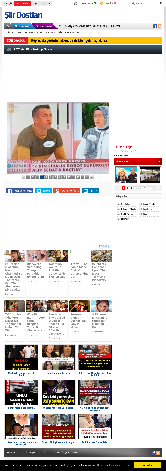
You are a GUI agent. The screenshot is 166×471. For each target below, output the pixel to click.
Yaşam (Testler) (149, 204)
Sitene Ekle (46, 3)
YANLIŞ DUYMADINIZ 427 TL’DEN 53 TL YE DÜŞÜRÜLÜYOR (92, 26)
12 (78, 177)
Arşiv (35, 3)
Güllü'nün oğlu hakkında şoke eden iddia (95, 409)
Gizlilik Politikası (53, 452)
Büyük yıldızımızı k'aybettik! (21, 408)
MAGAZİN (125, 219)
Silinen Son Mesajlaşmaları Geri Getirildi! (95, 374)
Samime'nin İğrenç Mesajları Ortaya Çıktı (22, 443)
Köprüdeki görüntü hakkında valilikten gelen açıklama (69, 41)
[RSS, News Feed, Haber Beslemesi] (159, 26)
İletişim (32, 452)
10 (69, 177)
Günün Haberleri (22, 3)
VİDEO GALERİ (122, 161)
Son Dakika (125, 204)
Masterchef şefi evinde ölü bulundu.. (21, 374)
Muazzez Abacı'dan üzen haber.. (58, 408)
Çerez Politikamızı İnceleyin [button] (113, 465)
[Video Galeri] (44, 26)
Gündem (146, 214)
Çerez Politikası (71, 452)
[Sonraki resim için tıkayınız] (58, 138)
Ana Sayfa (8, 3)
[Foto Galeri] (23, 26)
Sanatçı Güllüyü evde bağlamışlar (58, 442)
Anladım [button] (147, 465)
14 (87, 177)
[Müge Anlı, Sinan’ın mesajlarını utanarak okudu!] (126, 174)
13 (82, 177)
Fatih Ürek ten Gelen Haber (95, 442)
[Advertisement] (83, 77)
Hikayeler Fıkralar (128, 209)
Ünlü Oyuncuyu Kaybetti (58, 373)
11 (73, 177)
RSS (40, 452)
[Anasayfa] (8, 26)
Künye (22, 452)
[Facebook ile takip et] (155, 26)
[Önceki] (23, 177)
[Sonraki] (92, 177)
